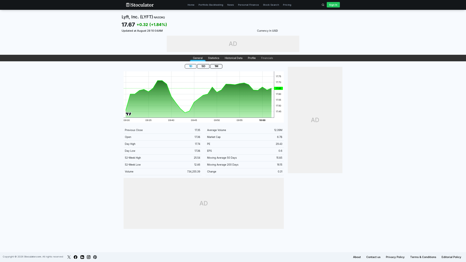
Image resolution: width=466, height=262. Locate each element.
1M (216, 66)
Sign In (333, 4)
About (357, 257)
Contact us (373, 257)
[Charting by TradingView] (128, 114)
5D (203, 66)
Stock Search (271, 4)
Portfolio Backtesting (211, 4)
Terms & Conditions (423, 257)
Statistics (213, 57)
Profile (252, 57)
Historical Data (233, 57)
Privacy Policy (395, 257)
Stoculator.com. (33, 256)
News (230, 4)
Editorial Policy (451, 257)
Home (191, 4)
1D (190, 66)
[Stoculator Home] (139, 5)
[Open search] (323, 5)
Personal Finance (248, 4)
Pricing (287, 4)
